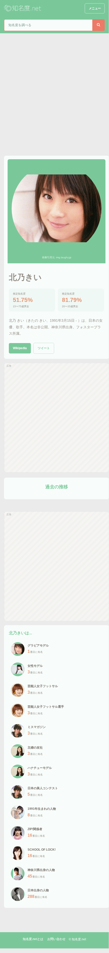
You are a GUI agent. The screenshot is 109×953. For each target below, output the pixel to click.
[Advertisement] (54, 90)
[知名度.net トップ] (23, 8)
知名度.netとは (33, 939)
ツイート (44, 348)
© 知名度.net (77, 939)
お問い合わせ (56, 939)
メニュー (95, 8)
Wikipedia (20, 348)
